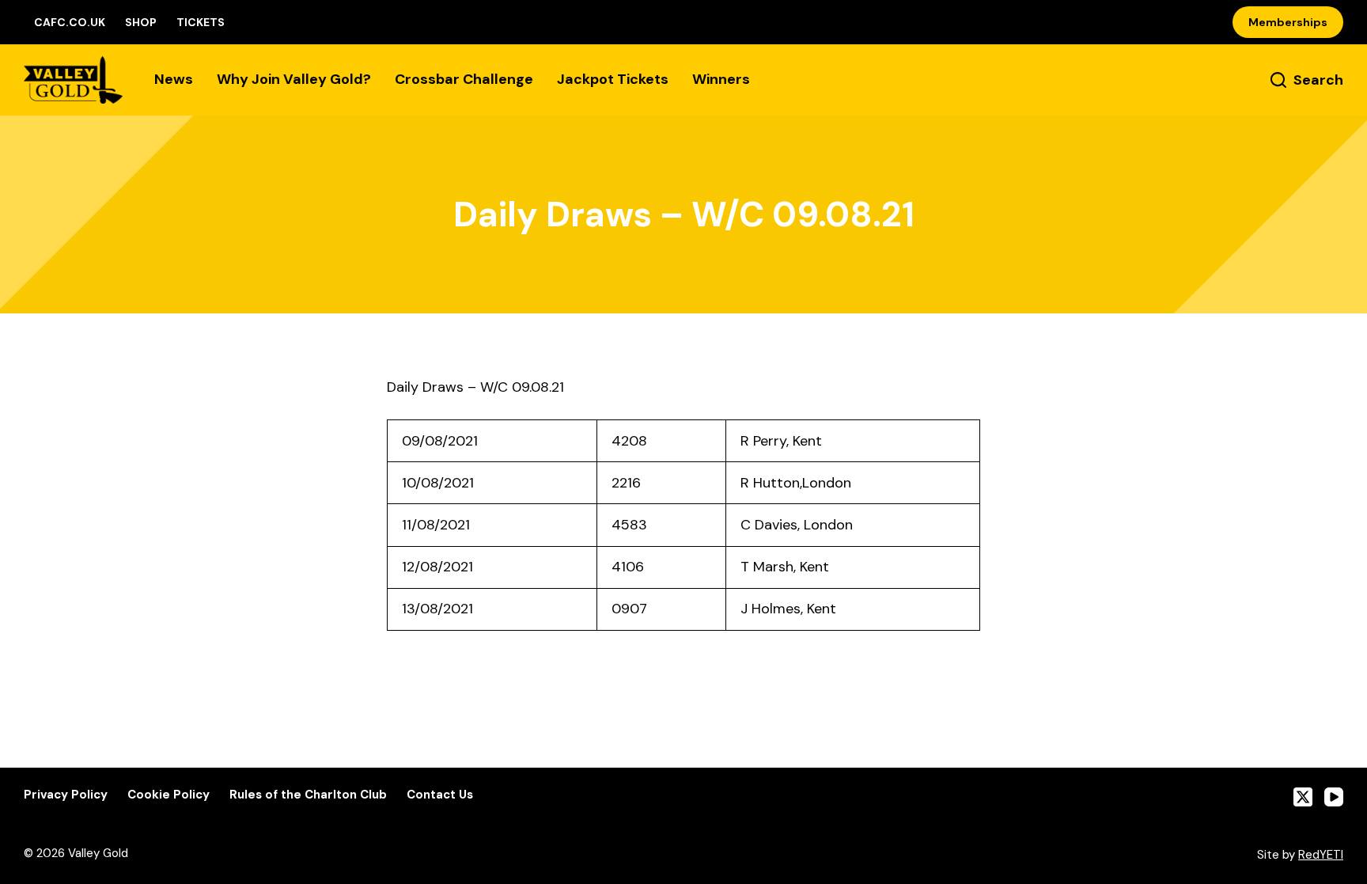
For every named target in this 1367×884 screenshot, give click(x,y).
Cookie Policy (168, 794)
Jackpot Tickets (612, 79)
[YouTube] (1333, 796)
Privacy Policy (66, 794)
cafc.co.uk (69, 22)
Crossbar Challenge (464, 79)
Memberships (1287, 22)
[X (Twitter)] (1302, 796)
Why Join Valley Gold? (294, 79)
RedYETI (1320, 855)
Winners (721, 79)
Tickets (200, 22)
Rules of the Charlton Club (308, 794)
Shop (141, 22)
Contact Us (440, 794)
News (173, 79)
